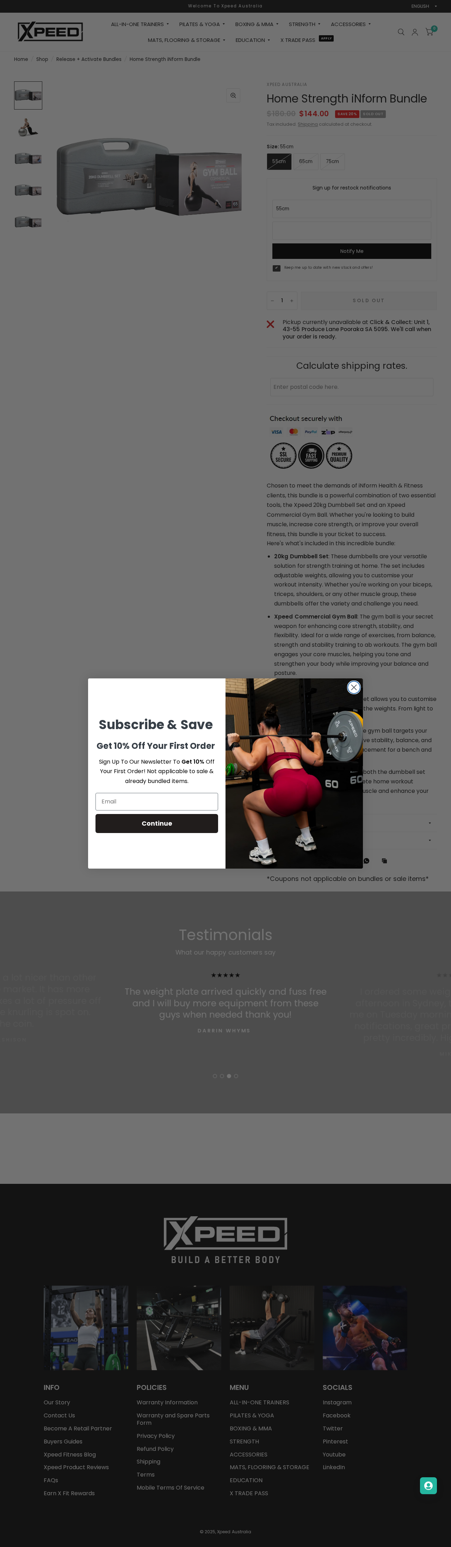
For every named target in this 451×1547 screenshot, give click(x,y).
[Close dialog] (354, 687)
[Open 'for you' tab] (428, 1485)
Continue (157, 823)
